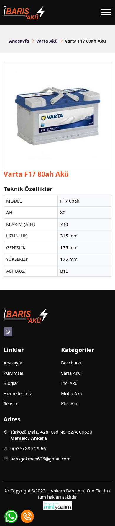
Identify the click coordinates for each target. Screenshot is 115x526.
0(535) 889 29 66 (28, 448)
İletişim (11, 403)
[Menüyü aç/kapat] (106, 12)
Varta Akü (47, 41)
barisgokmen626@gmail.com (40, 459)
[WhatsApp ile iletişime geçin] (11, 516)
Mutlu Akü (71, 393)
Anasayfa (19, 41)
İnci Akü (69, 383)
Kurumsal (13, 373)
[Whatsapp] (8, 331)
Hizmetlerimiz (18, 393)
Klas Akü (69, 403)
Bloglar (11, 383)
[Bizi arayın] (27, 516)
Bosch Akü (72, 363)
